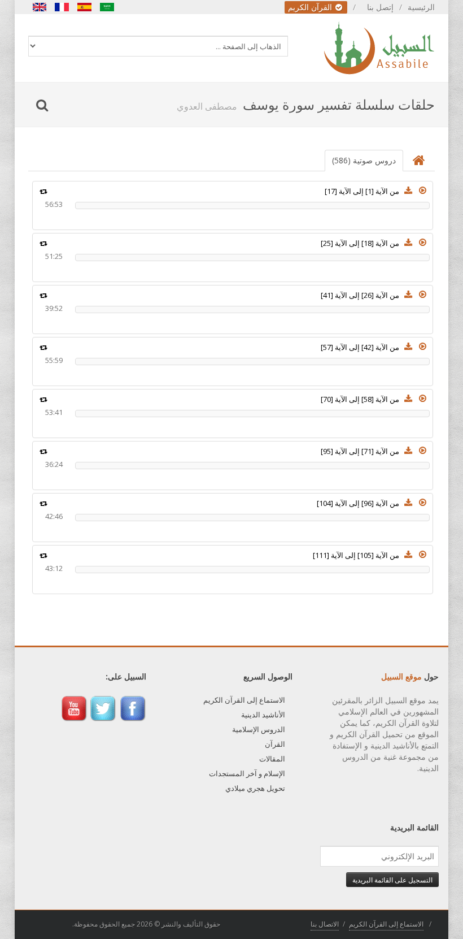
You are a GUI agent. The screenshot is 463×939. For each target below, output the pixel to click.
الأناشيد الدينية (263, 714)
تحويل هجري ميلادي (255, 788)
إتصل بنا (380, 7)
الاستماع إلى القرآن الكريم (244, 700)
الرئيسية (421, 7)
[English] (39, 7)
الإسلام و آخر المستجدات (247, 773)
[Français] (62, 7)
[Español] (84, 7)
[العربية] (107, 7)
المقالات (272, 759)
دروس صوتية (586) (364, 160)
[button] (423, 190)
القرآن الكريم (311, 7)
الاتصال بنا (325, 924)
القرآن (275, 744)
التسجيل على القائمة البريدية (392, 879)
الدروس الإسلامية (258, 729)
